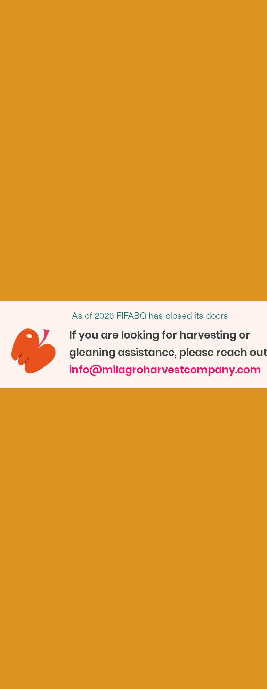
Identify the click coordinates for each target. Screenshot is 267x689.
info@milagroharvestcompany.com (165, 369)
